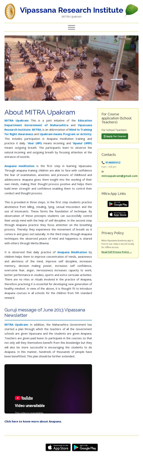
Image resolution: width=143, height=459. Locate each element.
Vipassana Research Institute (71, 10)
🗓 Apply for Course (115, 136)
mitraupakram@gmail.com (119, 176)
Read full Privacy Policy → (116, 252)
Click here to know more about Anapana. (33, 421)
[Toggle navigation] (71, 27)
